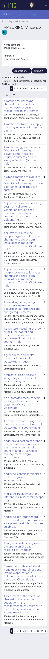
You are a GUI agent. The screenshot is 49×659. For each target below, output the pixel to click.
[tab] (7, 95)
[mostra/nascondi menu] (46, 5)
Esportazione (21, 70)
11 (42, 88)
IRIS (4, 21)
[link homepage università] (31, 5)
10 (38, 88)
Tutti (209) (38, 70)
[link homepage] (10, 5)
